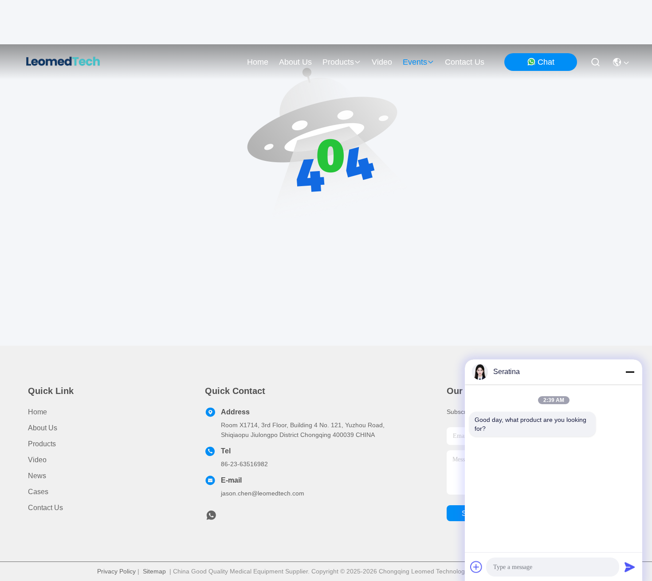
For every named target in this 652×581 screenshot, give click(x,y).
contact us (464, 62)
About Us (42, 428)
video (382, 62)
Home (257, 62)
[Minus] (630, 372)
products (338, 62)
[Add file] (476, 567)
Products (42, 444)
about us (295, 62)
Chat (546, 62)
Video (37, 460)
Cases (38, 491)
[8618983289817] (211, 517)
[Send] (630, 567)
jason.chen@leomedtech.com (262, 493)
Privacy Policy (116, 571)
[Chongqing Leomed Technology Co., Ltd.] (62, 62)
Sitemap (154, 571)
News (37, 476)
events (415, 62)
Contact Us (45, 507)
